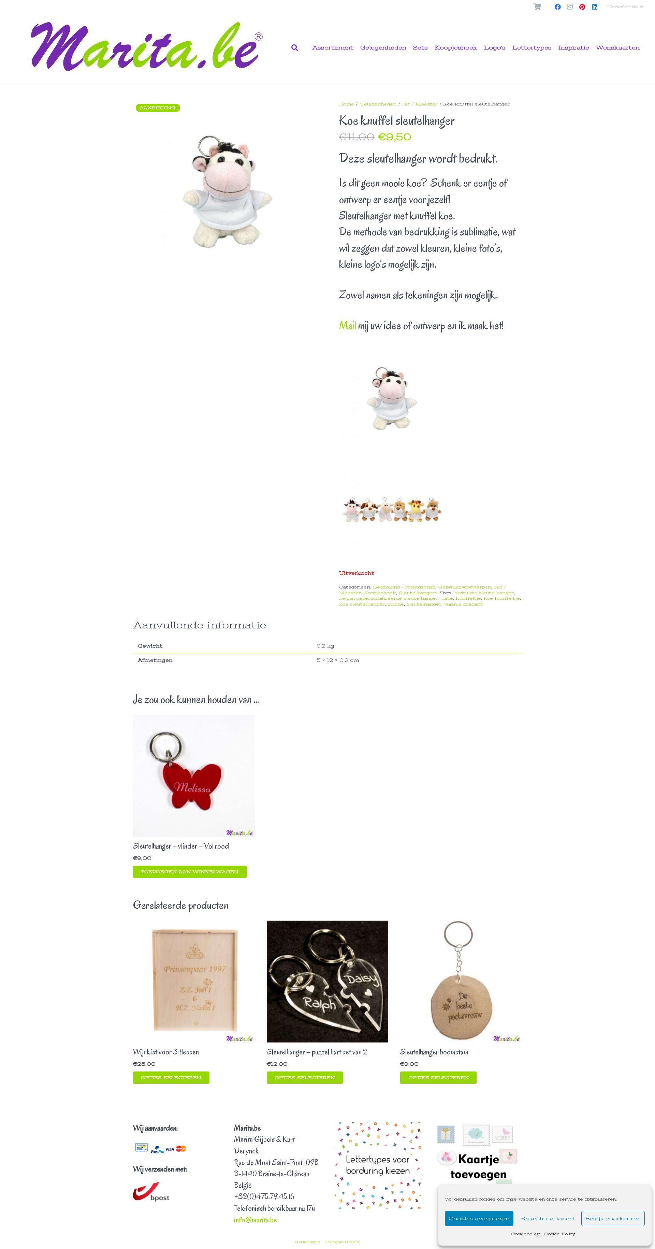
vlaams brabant (463, 604)
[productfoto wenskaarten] (479, 1165)
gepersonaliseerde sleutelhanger (397, 598)
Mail (347, 325)
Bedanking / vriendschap (404, 587)
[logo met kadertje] (149, 48)
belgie (346, 598)
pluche (396, 604)
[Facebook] (558, 7)
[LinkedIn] (594, 7)
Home (346, 104)
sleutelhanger (424, 604)
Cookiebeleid (526, 1234)
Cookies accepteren (479, 1219)
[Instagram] (570, 7)
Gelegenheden (378, 104)
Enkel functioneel (547, 1219)
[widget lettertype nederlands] (378, 1165)
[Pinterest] (582, 7)
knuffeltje (468, 598)
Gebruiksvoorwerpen (464, 587)
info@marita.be (255, 1220)
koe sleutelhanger (362, 604)
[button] (625, 6)
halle (447, 598)
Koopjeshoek (380, 593)
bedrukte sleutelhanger (484, 593)
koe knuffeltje (502, 598)
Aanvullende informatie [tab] (199, 625)
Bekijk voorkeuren (613, 1219)
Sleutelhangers (418, 593)
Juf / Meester (420, 104)
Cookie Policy (559, 1234)
